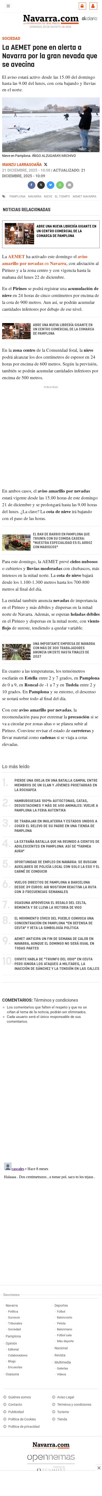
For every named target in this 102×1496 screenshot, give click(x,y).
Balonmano (64, 1329)
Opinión (11, 1343)
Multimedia (63, 1362)
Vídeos (61, 1374)
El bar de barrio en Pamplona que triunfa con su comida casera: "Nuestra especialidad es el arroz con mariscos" (62, 541)
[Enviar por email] (69, 184)
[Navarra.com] (51, 18)
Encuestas (15, 1367)
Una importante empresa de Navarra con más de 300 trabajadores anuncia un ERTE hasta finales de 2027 (64, 650)
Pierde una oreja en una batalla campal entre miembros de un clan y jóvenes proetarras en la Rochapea (55, 785)
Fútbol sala (64, 1335)
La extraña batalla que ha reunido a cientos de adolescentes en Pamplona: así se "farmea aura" (56, 846)
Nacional (61, 1348)
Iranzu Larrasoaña (22, 164)
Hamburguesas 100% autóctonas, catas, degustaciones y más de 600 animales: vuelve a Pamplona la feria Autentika (56, 805)
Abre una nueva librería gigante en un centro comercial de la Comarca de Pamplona (66, 231)
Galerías (62, 1368)
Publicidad (16, 1412)
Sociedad (14, 1329)
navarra (34, 196)
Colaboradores (18, 1355)
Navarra (12, 1306)
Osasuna (12, 1374)
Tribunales (15, 1323)
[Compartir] (31, 184)
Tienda (62, 1419)
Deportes (61, 1306)
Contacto (15, 1405)
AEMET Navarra (84, 196)
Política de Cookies (22, 1419)
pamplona (17, 196)
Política (13, 1311)
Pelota (61, 1323)
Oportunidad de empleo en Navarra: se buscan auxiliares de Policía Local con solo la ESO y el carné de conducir (57, 866)
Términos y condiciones (56, 1000)
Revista (60, 1355)
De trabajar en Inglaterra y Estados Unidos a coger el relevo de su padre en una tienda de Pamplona (55, 826)
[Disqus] (50, 1092)
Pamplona (13, 1336)
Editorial (13, 1349)
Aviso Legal (65, 1397)
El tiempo (62, 196)
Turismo (63, 1412)
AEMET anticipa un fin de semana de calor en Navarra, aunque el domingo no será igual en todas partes (54, 943)
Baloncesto (64, 1317)
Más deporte (65, 1341)
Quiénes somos (19, 1397)
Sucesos (14, 1317)
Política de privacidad (24, 1427)
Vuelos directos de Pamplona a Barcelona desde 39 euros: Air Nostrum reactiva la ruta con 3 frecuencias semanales (55, 887)
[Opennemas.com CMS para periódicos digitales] (51, 1462)
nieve (48, 196)
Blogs (12, 1361)
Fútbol (61, 1311)
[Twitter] (45, 164)
